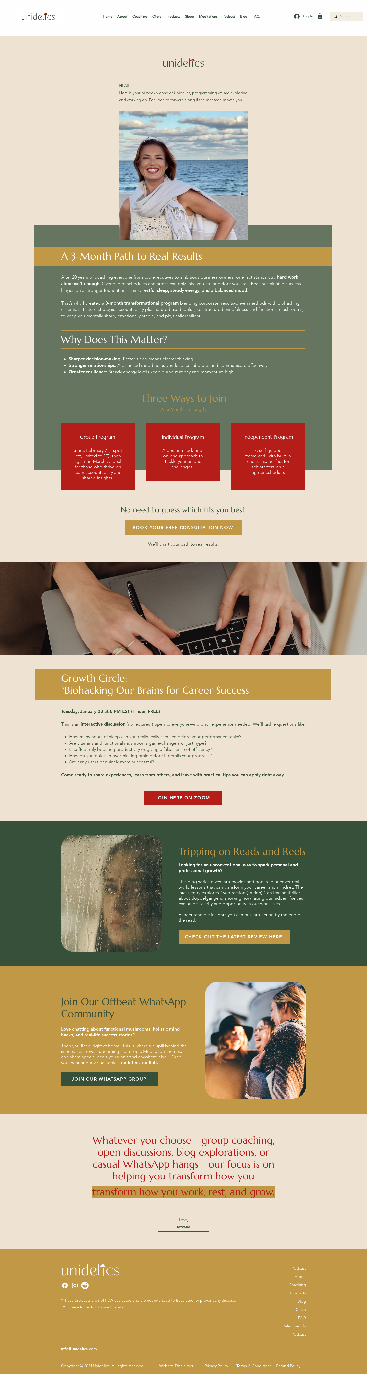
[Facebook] (65, 1285)
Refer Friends (294, 1326)
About (300, 1276)
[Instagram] (75, 1285)
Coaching (297, 1284)
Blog (301, 1301)
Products (298, 1293)
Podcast (299, 1268)
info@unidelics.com (79, 1349)
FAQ (302, 1317)
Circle (301, 1309)
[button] (319, 16)
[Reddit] (85, 1285)
